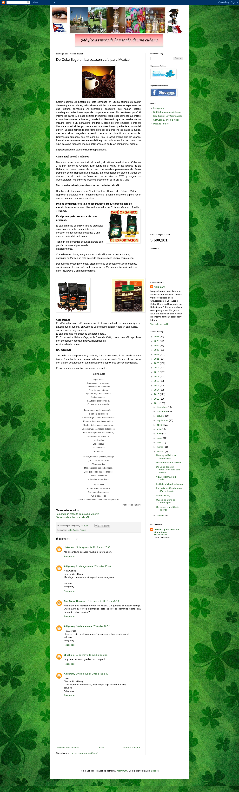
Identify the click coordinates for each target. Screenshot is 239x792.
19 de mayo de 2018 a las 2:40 (92, 673)
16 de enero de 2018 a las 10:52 (93, 626)
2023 (157, 350)
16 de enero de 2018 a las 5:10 (102, 601)
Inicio (101, 747)
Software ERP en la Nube (166, 119)
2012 (157, 398)
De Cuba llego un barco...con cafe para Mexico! (168, 470)
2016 (157, 381)
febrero (161, 451)
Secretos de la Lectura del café (72, 517)
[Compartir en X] (102, 525)
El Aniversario (160, 534)
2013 (157, 394)
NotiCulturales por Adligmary (168, 112)
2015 (157, 385)
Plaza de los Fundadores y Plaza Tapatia (169, 489)
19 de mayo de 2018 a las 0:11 (91, 655)
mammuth (122, 770)
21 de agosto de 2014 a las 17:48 (93, 566)
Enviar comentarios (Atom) (84, 753)
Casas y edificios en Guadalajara (166, 456)
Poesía (83, 530)
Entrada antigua (131, 747)
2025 (157, 341)
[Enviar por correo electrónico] (96, 525)
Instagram (158, 108)
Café (70, 530)
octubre (161, 416)
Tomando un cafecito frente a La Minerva (77, 514)
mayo (160, 438)
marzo (160, 447)
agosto (160, 424)
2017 (157, 376)
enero (160, 515)
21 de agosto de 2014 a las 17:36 (92, 547)
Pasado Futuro (161, 123)
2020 (157, 363)
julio (159, 429)
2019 (157, 367)
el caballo (69, 655)
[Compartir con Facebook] (105, 525)
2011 (156, 403)
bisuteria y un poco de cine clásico (166, 530)
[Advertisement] (163, 179)
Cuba (75, 530)
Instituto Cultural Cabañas (169, 484)
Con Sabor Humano (75, 601)
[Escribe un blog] (99, 525)
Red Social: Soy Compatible (167, 116)
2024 (157, 345)
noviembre (162, 411)
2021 (157, 358)
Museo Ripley (163, 495)
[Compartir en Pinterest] (108, 525)
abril (159, 442)
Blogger (154, 770)
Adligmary (69, 566)
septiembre (163, 420)
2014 (157, 390)
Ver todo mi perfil (159, 324)
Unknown (69, 547)
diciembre (162, 407)
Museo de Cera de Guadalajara (165, 501)
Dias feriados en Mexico (168, 462)
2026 (157, 336)
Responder (69, 556)
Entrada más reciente (68, 747)
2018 (157, 372)
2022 (157, 354)
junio (159, 433)
